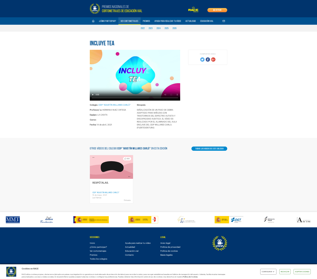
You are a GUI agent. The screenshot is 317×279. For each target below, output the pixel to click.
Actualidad (190, 21)
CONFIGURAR (267, 271)
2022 (143, 28)
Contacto (129, 255)
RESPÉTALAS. (100, 183)
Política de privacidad (170, 247)
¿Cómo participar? (107, 21)
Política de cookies (169, 251)
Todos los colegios (98, 259)
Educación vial (206, 21)
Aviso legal (165, 243)
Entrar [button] (218, 10)
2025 (167, 28)
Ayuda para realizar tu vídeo (168, 21)
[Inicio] (93, 21)
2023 (151, 28)
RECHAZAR (285, 271)
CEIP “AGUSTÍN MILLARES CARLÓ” (114, 105)
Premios (146, 21)
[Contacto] (223, 21)
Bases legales (166, 255)
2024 (159, 28)
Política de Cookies (190, 277)
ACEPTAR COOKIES (302, 271)
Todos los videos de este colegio (209, 149)
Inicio (92, 243)
